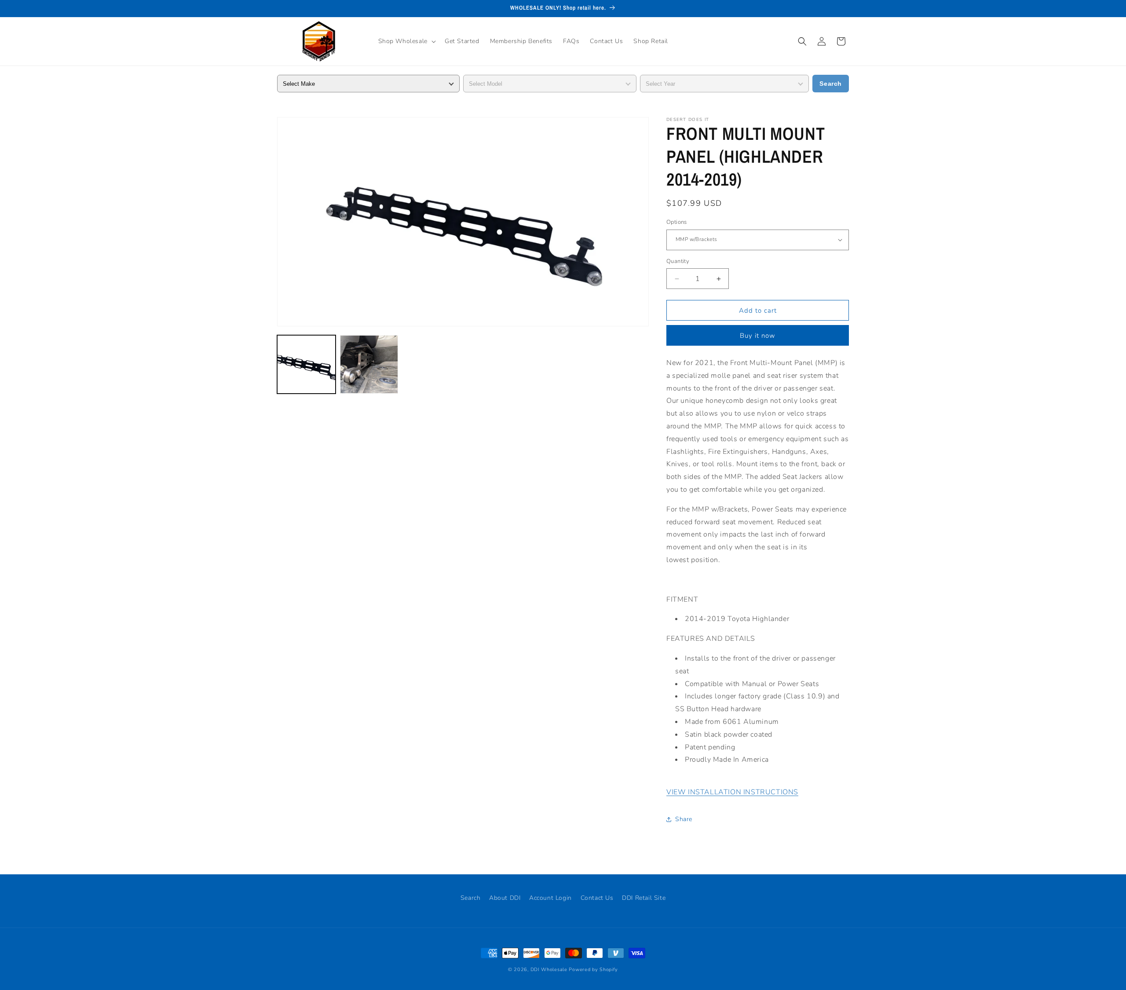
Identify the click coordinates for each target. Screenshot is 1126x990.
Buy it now (757, 335)
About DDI (504, 898)
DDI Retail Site (643, 898)
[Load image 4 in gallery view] (369, 364)
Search (830, 83)
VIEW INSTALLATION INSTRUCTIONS (732, 792)
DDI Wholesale (548, 969)
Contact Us (597, 898)
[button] (406, 41)
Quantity (677, 261)
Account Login (550, 898)
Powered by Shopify (593, 969)
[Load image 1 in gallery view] (306, 364)
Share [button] (683, 819)
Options (676, 222)
